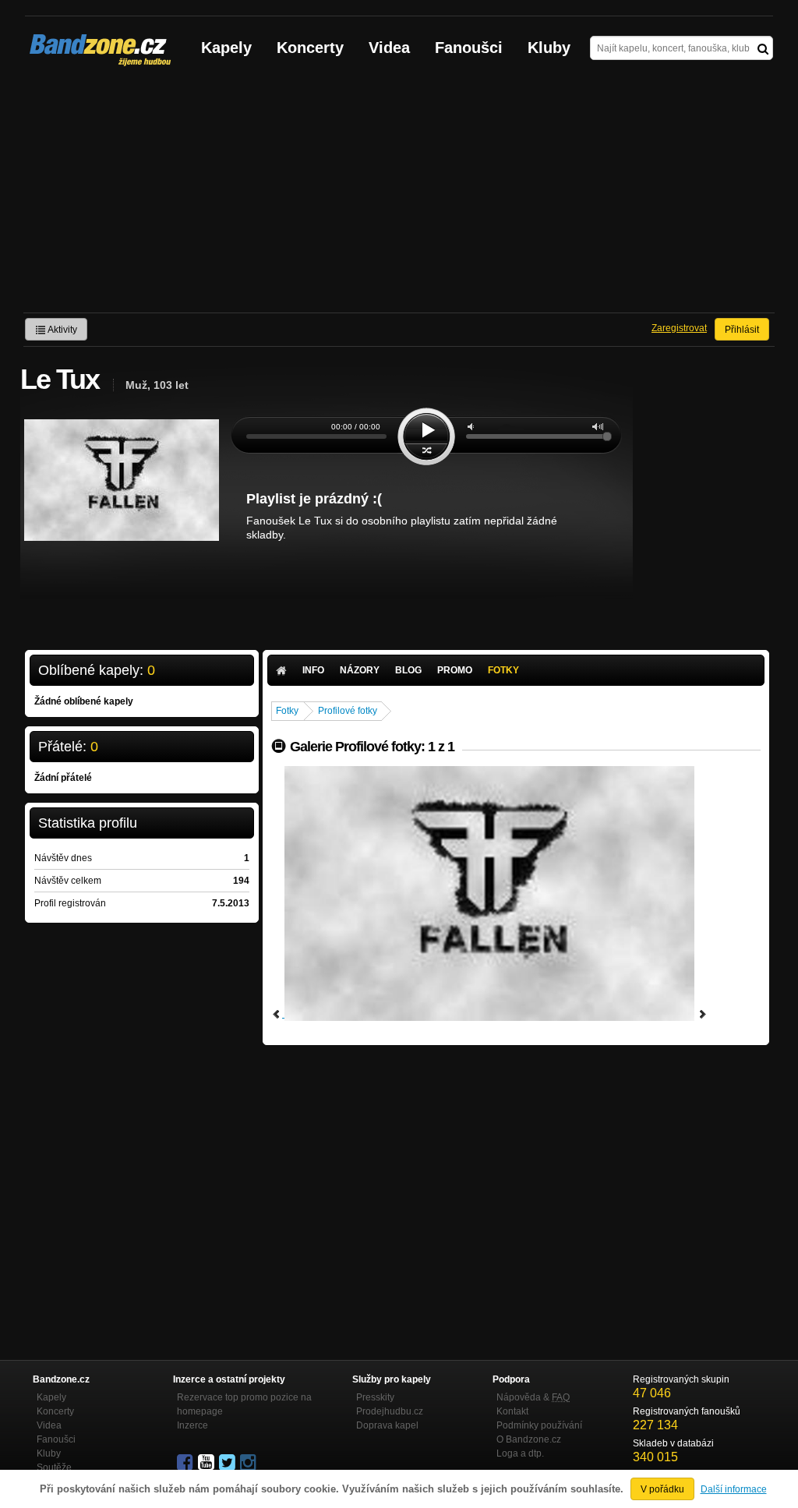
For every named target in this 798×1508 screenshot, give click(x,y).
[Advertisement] (399, 196)
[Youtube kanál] (207, 1463)
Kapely (226, 47)
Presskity (375, 1397)
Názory (360, 670)
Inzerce (192, 1425)
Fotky (503, 670)
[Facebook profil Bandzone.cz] (186, 1463)
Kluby (549, 47)
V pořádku (662, 1489)
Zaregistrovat (679, 328)
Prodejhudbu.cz (389, 1411)
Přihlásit (742, 329)
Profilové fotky (347, 710)
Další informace (734, 1489)
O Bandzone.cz (528, 1439)
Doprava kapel (387, 1425)
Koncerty (310, 47)
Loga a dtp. (520, 1453)
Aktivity (61, 329)
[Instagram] (249, 1463)
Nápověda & (533, 1397)
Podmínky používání (539, 1425)
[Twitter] (228, 1463)
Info (313, 670)
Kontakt (512, 1411)
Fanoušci (469, 47)
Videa (389, 47)
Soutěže (54, 1467)
